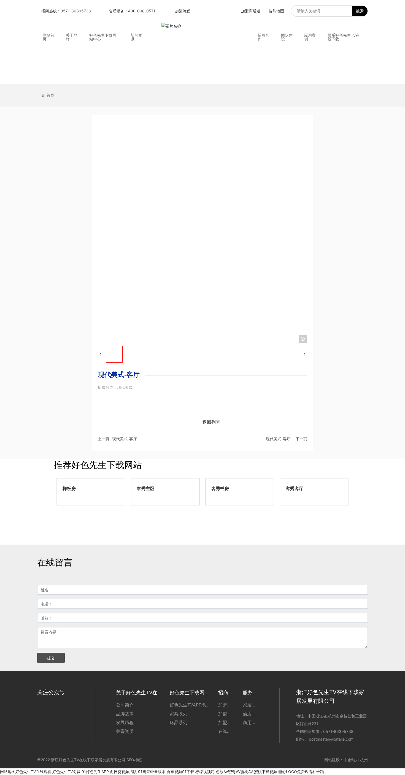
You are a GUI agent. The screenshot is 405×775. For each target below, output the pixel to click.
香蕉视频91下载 (180, 771)
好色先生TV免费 (66, 771)
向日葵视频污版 (123, 771)
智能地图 (276, 11)
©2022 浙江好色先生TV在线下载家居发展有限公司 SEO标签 (89, 759)
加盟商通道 (250, 11)
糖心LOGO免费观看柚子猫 (301, 771)
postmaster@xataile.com (331, 739)
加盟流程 (182, 11)
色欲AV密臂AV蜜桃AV (234, 771)
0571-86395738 (339, 731)
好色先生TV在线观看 (33, 771)
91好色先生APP (95, 771)
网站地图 (7, 771)
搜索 (360, 11)
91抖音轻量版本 (152, 771)
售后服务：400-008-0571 (132, 11)
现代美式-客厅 (124, 438)
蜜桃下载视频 (265, 771)
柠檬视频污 (205, 771)
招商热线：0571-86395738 (66, 11)
